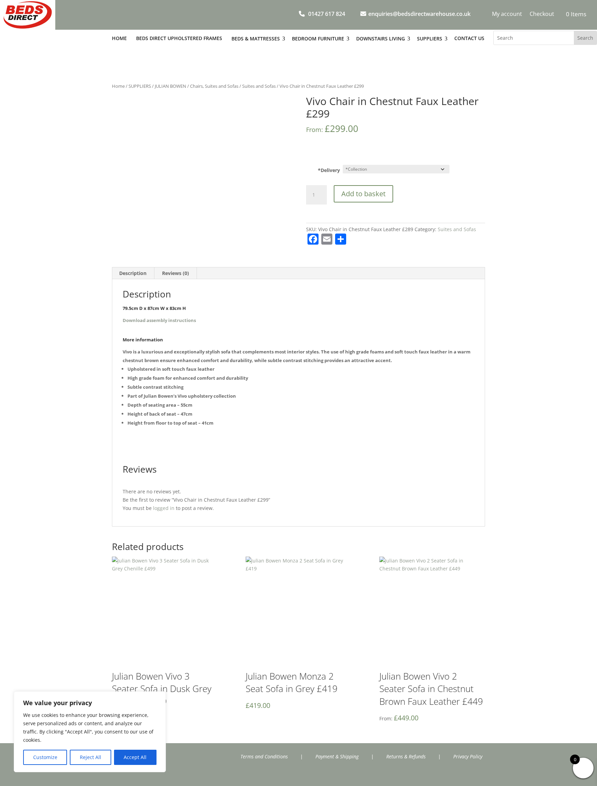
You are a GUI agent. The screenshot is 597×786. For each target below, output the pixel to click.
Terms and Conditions (264, 756)
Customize (45, 757)
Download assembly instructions (159, 320)
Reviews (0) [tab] (175, 273)
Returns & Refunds (406, 756)
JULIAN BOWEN (170, 86)
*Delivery (329, 170)
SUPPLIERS (140, 86)
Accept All (135, 757)
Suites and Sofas (259, 86)
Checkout (542, 14)
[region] (90, 731)
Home (118, 86)
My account (507, 14)
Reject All (90, 757)
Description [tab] (132, 273)
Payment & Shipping (337, 756)
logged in (163, 508)
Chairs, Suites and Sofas (214, 86)
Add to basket (363, 193)
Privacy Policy (467, 756)
